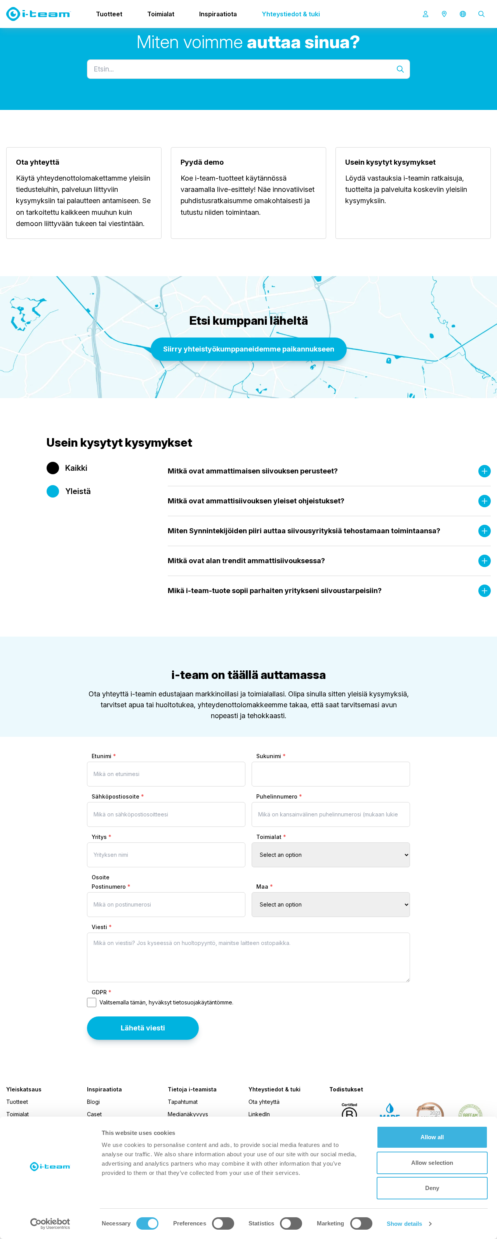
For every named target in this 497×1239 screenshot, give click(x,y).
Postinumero (111, 886)
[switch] (223, 1223)
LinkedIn (259, 1114)
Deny (432, 1188)
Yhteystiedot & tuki (291, 14)
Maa (264, 886)
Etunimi (104, 756)
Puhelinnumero (279, 796)
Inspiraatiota (218, 14)
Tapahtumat (183, 1101)
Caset (94, 1114)
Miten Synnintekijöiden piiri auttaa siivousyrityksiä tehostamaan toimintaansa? (304, 531)
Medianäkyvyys (188, 1114)
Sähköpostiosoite (118, 796)
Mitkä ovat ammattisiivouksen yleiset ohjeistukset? (256, 501)
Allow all (432, 1137)
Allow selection (432, 1162)
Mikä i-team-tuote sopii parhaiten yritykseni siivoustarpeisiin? (275, 590)
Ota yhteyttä (264, 1101)
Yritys (101, 837)
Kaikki (76, 468)
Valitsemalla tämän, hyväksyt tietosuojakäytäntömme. (166, 1002)
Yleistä (78, 491)
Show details (404, 1223)
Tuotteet (109, 14)
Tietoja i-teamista (192, 1089)
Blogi (93, 1101)
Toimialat (160, 14)
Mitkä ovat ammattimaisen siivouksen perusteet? (253, 471)
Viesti (102, 927)
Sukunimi (271, 756)
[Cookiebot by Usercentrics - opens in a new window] (50, 1224)
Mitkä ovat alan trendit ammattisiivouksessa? (246, 561)
